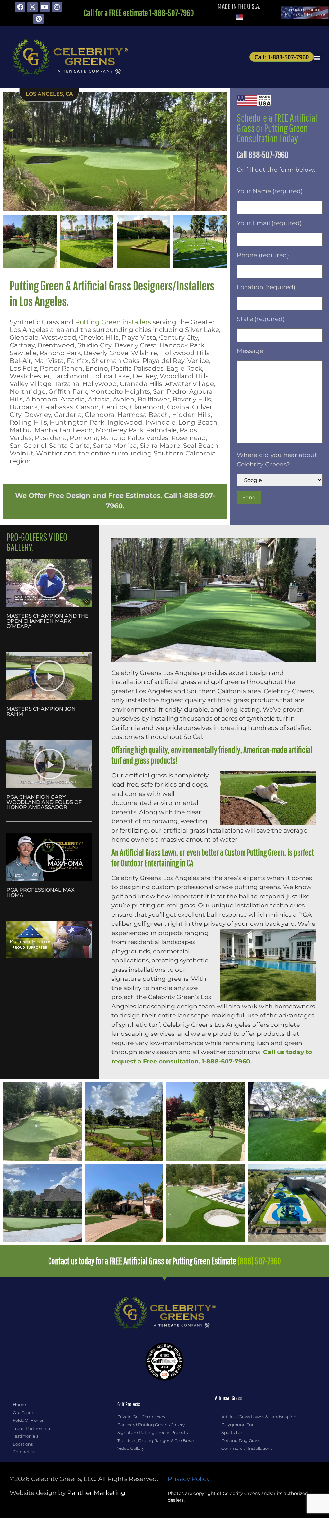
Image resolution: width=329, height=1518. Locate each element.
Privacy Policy (189, 1479)
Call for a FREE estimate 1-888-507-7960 (139, 12)
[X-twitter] (32, 7)
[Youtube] (45, 7)
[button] (317, 57)
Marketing (96, 1492)
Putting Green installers (113, 322)
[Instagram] (57, 7)
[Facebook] (20, 7)
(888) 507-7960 (259, 1261)
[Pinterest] (38, 19)
